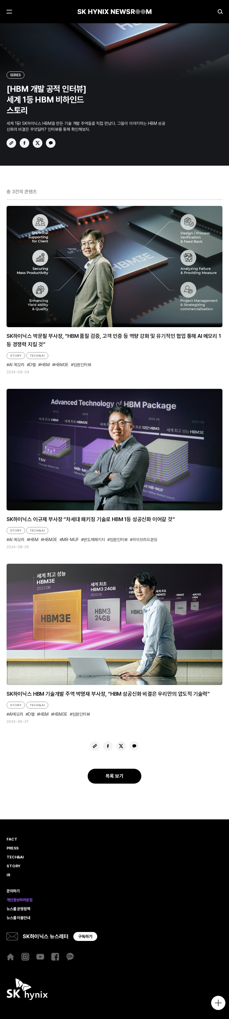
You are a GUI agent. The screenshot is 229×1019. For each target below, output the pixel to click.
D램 (32, 365)
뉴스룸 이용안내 (18, 918)
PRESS (13, 848)
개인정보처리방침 (20, 900)
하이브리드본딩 (144, 540)
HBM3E (62, 365)
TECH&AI (37, 355)
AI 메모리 (16, 365)
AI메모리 (16, 714)
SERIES (15, 74)
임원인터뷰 (82, 365)
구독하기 (85, 936)
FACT (12, 839)
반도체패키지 (94, 540)
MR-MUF (70, 540)
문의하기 (13, 891)
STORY (15, 355)
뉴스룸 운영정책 (18, 909)
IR (8, 875)
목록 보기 (114, 776)
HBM (45, 365)
